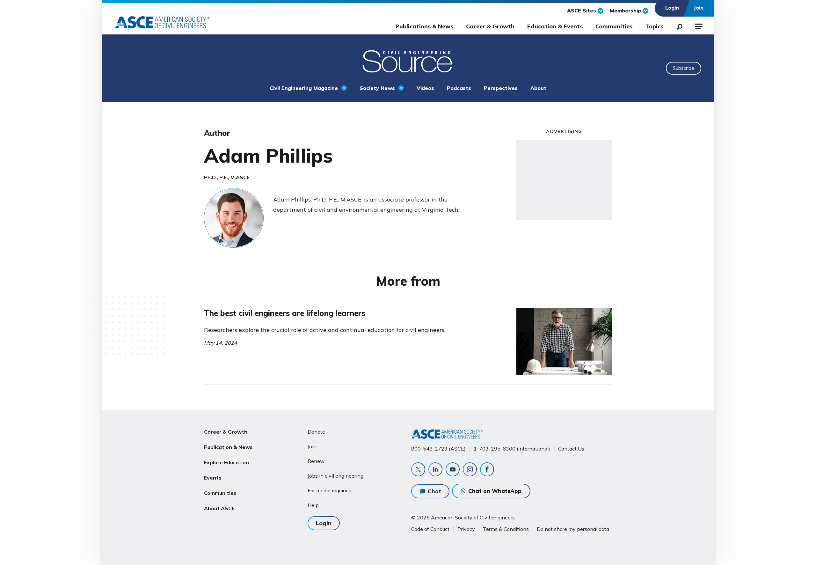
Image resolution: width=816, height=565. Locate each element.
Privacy (466, 529)
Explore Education (226, 462)
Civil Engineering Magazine (304, 88)
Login (324, 523)
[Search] (677, 25)
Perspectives (501, 88)
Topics (654, 26)
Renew (316, 461)
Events (213, 477)
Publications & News (424, 26)
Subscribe (683, 68)
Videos (425, 88)
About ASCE (219, 508)
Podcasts (459, 88)
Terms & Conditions (506, 529)
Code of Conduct (430, 529)
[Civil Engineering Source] (408, 60)
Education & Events (555, 26)
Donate (316, 432)
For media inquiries (329, 490)
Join (312, 446)
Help (313, 505)
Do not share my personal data (573, 529)
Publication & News (228, 447)
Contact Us (571, 448)
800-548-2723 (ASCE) (438, 448)
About (538, 88)
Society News (377, 88)
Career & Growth (490, 26)
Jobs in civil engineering (335, 476)
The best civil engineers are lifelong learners (284, 313)
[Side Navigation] (698, 25)
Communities (613, 26)
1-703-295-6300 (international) (512, 448)
